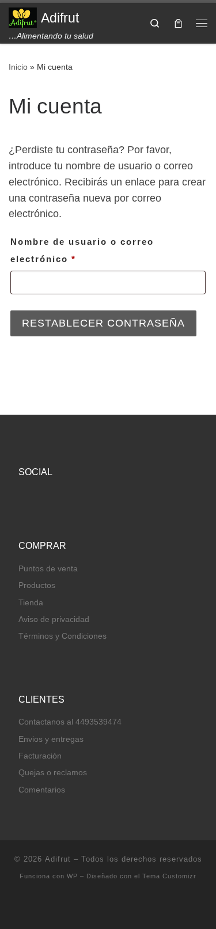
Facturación (40, 756)
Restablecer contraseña (103, 323)
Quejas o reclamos (52, 772)
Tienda (30, 602)
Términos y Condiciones (62, 636)
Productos (36, 585)
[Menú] (201, 23)
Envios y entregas (51, 739)
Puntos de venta (48, 568)
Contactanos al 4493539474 (70, 722)
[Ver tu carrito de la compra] (178, 22)
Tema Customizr (169, 876)
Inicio (18, 66)
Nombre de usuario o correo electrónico (82, 248)
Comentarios (41, 790)
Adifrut (58, 859)
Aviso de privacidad (53, 619)
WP (72, 876)
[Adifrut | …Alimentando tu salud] (23, 17)
